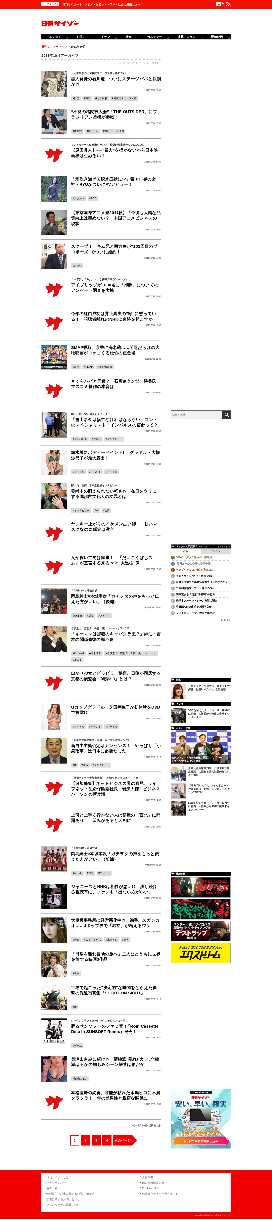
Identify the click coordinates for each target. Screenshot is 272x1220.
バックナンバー (56, 1182)
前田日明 (93, 131)
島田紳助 (79, 653)
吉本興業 (96, 653)
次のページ (123, 1140)
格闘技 (78, 131)
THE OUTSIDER (114, 131)
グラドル (79, 471)
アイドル (112, 471)
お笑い (78, 265)
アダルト (79, 198)
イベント (96, 471)
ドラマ (105, 36)
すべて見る (223, 546)
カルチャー (154, 36)
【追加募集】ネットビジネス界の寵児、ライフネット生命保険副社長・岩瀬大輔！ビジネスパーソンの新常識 (115, 789)
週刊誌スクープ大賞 (125, 98)
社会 (129, 36)
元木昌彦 (102, 98)
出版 (88, 98)
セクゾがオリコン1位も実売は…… (196, 569)
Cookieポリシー (152, 1188)
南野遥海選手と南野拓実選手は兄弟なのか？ (202, 582)
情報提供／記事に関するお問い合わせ (70, 1193)
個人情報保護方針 (153, 1182)
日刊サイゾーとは (57, 1177)
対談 (91, 615)
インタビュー (115, 439)
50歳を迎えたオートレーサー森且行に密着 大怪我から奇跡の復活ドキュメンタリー (209, 714)
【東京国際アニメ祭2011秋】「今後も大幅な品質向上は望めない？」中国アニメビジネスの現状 (116, 218)
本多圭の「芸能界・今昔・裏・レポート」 (131, 653)
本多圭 (78, 659)
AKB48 (78, 615)
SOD (93, 198)
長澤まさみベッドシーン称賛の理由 (196, 600)
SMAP (89, 366)
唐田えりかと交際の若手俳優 (193, 563)
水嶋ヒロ (112, 939)
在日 (107, 510)
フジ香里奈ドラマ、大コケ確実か (195, 612)
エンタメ (215, 551)
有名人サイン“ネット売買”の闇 (194, 575)
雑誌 (76, 98)
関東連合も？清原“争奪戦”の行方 (195, 594)
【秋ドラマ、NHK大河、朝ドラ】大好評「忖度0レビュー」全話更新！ (209, 687)
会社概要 (147, 1177)
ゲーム (78, 1045)
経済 (85, 765)
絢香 (126, 939)
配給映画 (217, 36)
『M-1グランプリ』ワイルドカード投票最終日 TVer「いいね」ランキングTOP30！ (209, 789)
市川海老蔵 (105, 366)
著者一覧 (52, 1188)
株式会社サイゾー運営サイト (160, 1193)
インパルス (80, 439)
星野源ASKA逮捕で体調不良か (194, 606)
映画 (76, 366)
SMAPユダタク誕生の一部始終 (194, 557)
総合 (185, 551)
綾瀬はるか (80, 1078)
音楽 (76, 939)
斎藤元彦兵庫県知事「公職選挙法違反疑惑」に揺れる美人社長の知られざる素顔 (209, 771)
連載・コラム (187, 36)
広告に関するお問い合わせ (63, 1199)
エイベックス (93, 939)
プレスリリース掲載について (64, 1204)
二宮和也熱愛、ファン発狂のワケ (195, 588)
